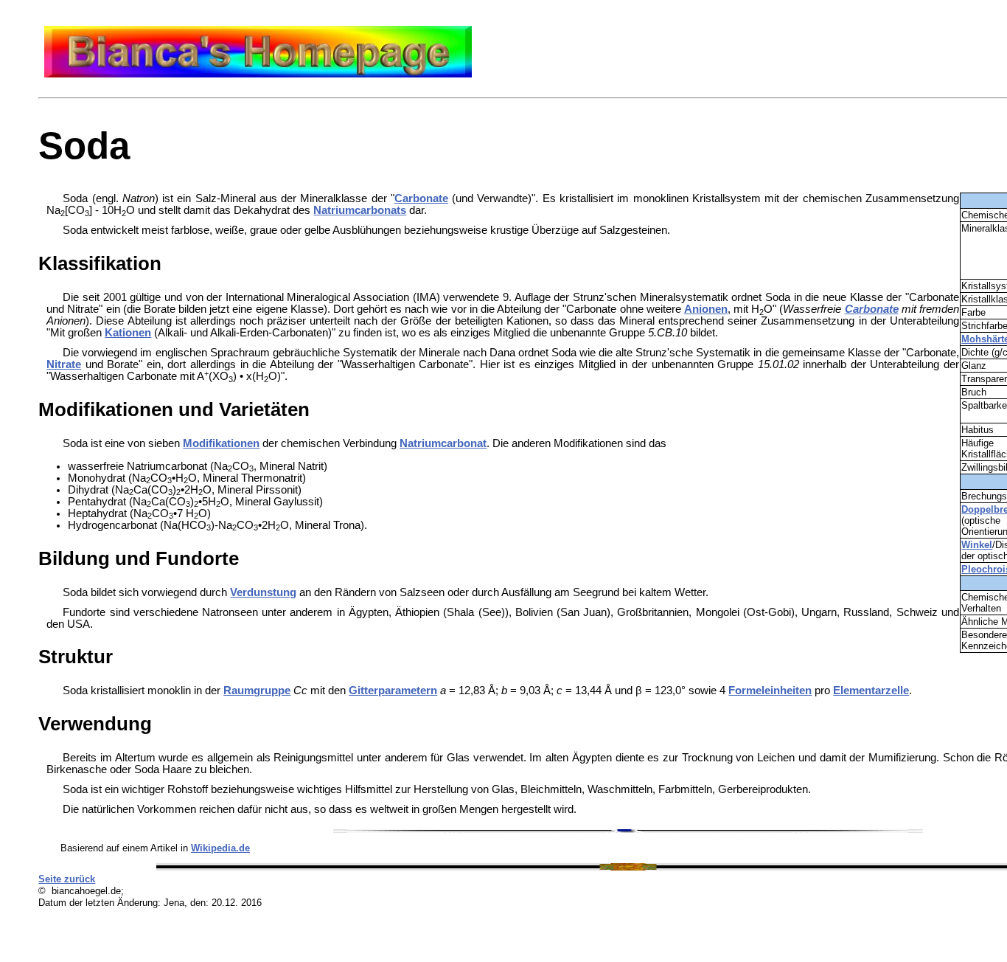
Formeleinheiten (770, 690)
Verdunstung (263, 592)
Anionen (706, 309)
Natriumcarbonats (359, 210)
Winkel (976, 544)
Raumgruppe (256, 690)
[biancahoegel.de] (258, 74)
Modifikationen (221, 443)
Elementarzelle (871, 690)
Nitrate (63, 364)
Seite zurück (66, 879)
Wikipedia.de (220, 848)
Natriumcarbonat (443, 443)
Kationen (128, 333)
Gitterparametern (393, 690)
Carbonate (421, 198)
